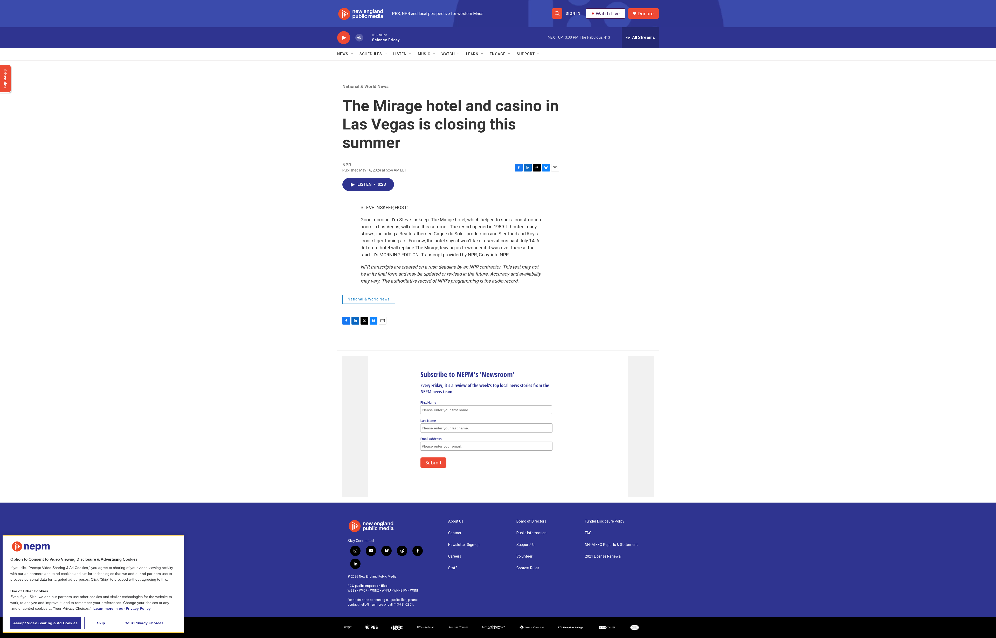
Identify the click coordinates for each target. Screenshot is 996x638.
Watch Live (608, 13)
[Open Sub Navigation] (352, 54)
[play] (344, 38)
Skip (101, 623)
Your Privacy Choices (144, 623)
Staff (452, 568)
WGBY (352, 590)
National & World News (365, 86)
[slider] (367, 37)
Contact (454, 533)
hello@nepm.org (371, 604)
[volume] (359, 38)
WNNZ (374, 590)
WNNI (414, 590)
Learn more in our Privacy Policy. (122, 608)
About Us (455, 521)
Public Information (531, 533)
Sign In (573, 13)
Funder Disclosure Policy (604, 521)
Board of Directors (531, 521)
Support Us (525, 545)
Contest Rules (527, 568)
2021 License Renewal (603, 556)
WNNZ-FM (400, 590)
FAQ (588, 533)
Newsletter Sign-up (464, 545)
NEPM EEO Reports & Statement (611, 545)
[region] (93, 584)
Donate (646, 13)
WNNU (386, 590)
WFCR (363, 590)
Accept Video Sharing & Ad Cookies (45, 623)
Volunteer (524, 556)
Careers (454, 556)
